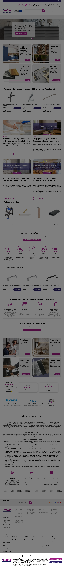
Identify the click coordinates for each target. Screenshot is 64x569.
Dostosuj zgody (55, 562)
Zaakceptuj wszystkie (56, 559)
